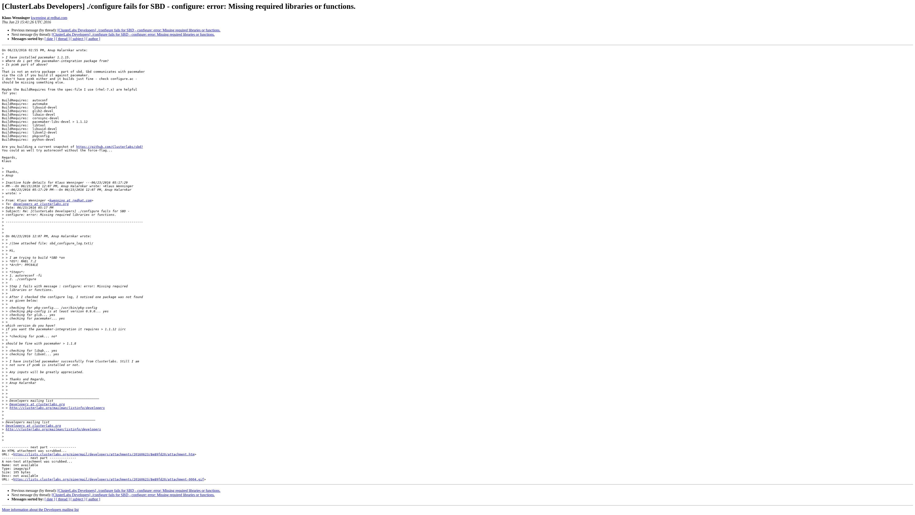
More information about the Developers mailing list (40, 510)
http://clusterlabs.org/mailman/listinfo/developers (57, 408)
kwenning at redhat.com (49, 18)
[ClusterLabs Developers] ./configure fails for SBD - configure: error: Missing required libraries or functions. (138, 30)
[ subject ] (78, 39)
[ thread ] (63, 39)
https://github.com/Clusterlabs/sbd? (109, 147)
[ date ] (50, 39)
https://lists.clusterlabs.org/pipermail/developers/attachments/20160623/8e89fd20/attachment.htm (103, 454)
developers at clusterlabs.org (41, 204)
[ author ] (93, 39)
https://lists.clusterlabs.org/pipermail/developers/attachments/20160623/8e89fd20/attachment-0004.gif (108, 479)
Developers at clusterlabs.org (37, 404)
